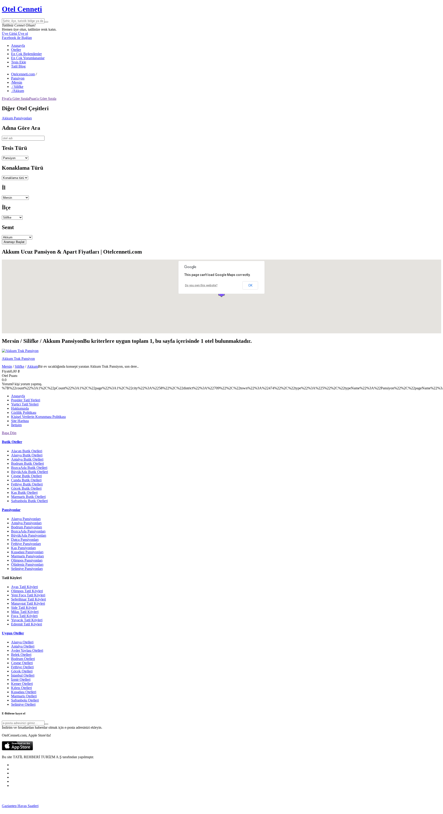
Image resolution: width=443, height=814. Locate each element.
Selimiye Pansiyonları (27, 569)
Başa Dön (9, 433)
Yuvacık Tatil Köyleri (26, 620)
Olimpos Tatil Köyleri (27, 591)
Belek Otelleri (21, 655)
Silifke (19, 366)
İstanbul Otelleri (22, 675)
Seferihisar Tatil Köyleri (28, 599)
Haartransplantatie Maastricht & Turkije (41, 810)
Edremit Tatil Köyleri (26, 624)
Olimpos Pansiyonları (26, 560)
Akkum (32, 366)
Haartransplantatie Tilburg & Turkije (65, 806)
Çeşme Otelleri (22, 663)
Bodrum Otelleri (23, 659)
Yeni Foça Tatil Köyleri (28, 595)
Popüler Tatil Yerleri (25, 400)
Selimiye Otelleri (23, 704)
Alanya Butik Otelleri (26, 455)
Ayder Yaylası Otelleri (27, 650)
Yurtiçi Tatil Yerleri (25, 404)
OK (250, 285)
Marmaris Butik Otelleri (28, 497)
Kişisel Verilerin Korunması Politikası (38, 417)
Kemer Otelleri (22, 684)
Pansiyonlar (11, 510)
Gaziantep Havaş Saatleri (20, 806)
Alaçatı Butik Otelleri (26, 451)
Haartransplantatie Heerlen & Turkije (118, 806)
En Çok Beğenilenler (26, 54)
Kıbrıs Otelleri (21, 688)
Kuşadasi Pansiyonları (27, 552)
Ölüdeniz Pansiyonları (27, 564)
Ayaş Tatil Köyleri (24, 587)
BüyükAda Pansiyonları (28, 535)
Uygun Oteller (13, 633)
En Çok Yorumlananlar (28, 58)
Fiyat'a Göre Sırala (15, 99)
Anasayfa (18, 45)
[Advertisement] (36, 797)
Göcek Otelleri (22, 671)
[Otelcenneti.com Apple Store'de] (17, 749)
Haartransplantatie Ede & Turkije (147, 810)
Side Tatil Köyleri (24, 608)
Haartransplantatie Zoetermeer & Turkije (343, 806)
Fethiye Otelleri (22, 667)
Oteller (16, 50)
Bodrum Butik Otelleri (27, 463)
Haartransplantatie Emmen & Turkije (96, 810)
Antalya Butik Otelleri (27, 459)
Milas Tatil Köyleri (25, 612)
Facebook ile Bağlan (17, 38)
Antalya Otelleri (22, 646)
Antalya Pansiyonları (26, 523)
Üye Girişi (9, 34)
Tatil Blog (18, 66)
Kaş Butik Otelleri (24, 492)
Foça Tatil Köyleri (24, 616)
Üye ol (22, 34)
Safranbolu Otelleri (25, 700)
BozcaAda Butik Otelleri (29, 468)
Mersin (7, 366)
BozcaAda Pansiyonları (28, 531)
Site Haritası (20, 421)
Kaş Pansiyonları (23, 548)
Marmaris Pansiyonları (27, 556)
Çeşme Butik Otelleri (26, 476)
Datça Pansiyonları (25, 540)
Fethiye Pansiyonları (26, 544)
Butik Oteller (12, 442)
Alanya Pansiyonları (26, 519)
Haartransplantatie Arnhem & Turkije (229, 806)
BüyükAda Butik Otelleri (29, 472)
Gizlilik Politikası (23, 412)
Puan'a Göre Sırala (42, 99)
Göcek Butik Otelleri (26, 488)
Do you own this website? (201, 285)
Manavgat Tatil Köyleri (28, 603)
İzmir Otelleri (20, 679)
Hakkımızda (20, 408)
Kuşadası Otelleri (23, 692)
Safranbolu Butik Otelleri (29, 501)
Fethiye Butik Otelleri (27, 484)
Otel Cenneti (22, 9)
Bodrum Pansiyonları (26, 527)
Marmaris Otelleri (24, 696)
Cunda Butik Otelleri (26, 480)
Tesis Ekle (18, 62)
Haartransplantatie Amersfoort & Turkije (285, 806)
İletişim (16, 425)
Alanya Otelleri (22, 642)
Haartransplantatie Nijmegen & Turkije (173, 806)
